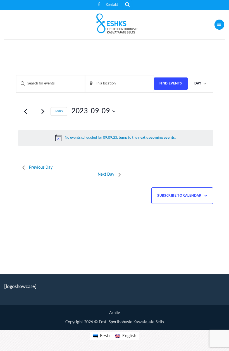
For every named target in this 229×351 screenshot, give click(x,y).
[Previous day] (25, 111)
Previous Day (41, 167)
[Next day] (43, 111)
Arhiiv (114, 313)
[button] (127, 5)
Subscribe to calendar (179, 196)
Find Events (170, 83)
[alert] (115, 138)
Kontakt (112, 5)
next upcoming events (156, 138)
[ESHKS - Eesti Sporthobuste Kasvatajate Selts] (114, 24)
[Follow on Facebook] (99, 5)
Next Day (106, 174)
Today (59, 111)
